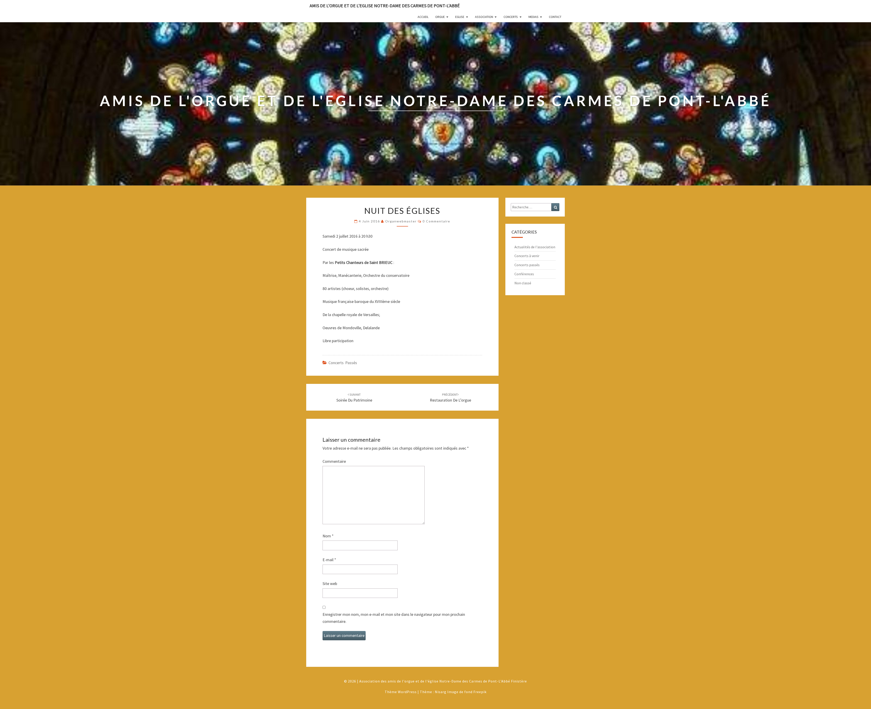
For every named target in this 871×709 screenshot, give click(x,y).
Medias (533, 17)
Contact (555, 17)
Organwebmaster (401, 221)
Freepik (480, 692)
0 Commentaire (436, 221)
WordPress (407, 692)
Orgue (440, 17)
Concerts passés (342, 362)
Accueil (423, 17)
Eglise (459, 17)
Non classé (522, 283)
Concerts (511, 17)
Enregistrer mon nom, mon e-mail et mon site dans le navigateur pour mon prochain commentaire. (394, 618)
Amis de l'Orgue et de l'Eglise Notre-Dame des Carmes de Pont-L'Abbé (385, 5)
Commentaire (334, 461)
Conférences (524, 274)
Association (484, 17)
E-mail (329, 559)
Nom (328, 535)
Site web (330, 583)
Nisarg (440, 692)
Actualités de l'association (534, 247)
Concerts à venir (526, 255)
